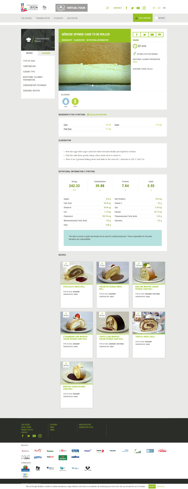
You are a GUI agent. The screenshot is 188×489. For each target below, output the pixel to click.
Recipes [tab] (29, 53)
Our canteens (145, 18)
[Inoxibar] (162, 450)
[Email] (152, 34)
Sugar (117, 125)
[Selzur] (88, 450)
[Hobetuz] (63, 468)
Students (58, 18)
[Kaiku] (75, 450)
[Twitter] (132, 8)
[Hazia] (38, 450)
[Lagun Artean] (125, 450)
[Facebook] (126, 8)
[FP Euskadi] (38, 468)
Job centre (72, 18)
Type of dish (29, 61)
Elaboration (79, 40)
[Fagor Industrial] (100, 450)
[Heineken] (50, 450)
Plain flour (68, 129)
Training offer (43, 18)
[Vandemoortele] (112, 450)
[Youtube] (138, 8)
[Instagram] (144, 8)
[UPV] (88, 468)
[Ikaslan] (75, 468)
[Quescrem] (38, 457)
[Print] (159, 34)
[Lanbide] (50, 468)
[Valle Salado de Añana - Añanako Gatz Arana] (150, 450)
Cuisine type (29, 71)
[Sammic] (25, 450)
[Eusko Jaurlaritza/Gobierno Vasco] (25, 468)
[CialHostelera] (63, 450)
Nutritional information (97, 40)
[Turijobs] (50, 457)
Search (107, 8)
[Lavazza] (75, 456)
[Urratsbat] (25, 476)
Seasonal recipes (31, 90)
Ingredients (67, 40)
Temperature (29, 66)
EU (159, 8)
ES (154, 8)
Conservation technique (34, 85)
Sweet (135, 62)
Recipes (161, 18)
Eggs (66, 125)
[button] (64, 66)
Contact (24, 432)
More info (160, 486)
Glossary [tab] (46, 53)
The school (26, 18)
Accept (152, 486)
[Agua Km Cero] (25, 457)
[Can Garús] (137, 450)
